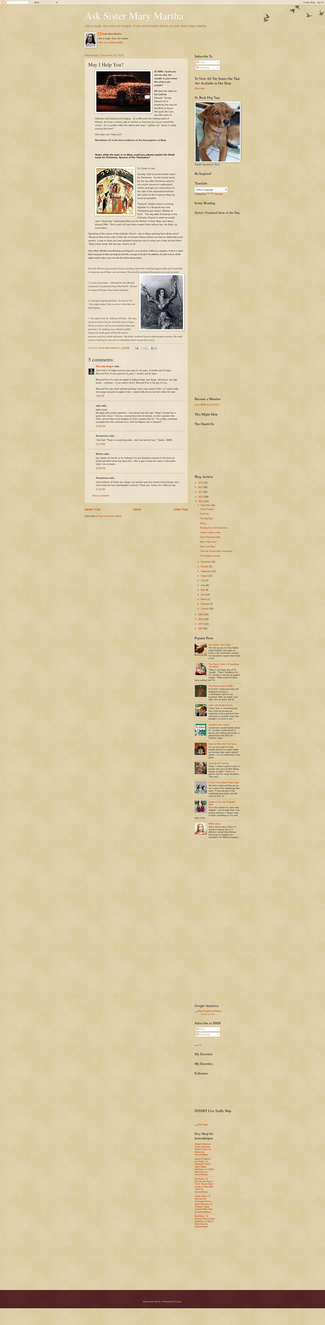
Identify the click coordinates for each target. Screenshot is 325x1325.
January (205, 608)
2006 (201, 628)
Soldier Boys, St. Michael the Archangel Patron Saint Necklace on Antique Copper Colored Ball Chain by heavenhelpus (204, 1204)
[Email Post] (136, 348)
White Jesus (215, 823)
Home (137, 509)
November (206, 561)
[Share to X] (149, 348)
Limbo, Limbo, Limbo (210, 532)
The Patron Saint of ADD (221, 686)
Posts (202, 62)
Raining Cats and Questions (214, 528)
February (205, 604)
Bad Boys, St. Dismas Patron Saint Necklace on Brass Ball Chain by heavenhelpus (205, 1221)
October (205, 566)
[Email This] (142, 348)
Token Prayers (207, 509)
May (203, 590)
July (203, 580)
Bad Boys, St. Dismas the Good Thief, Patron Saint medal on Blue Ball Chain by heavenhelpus (204, 1185)
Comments (204, 67)
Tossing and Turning (218, 763)
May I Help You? (208, 542)
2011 (201, 496)
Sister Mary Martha (111, 34)
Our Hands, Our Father (220, 644)
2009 (201, 614)
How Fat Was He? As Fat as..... (224, 744)
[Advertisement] (220, 869)
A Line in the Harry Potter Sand (224, 782)
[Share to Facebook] (152, 348)
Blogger (177, 1301)
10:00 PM (100, 468)
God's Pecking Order (210, 537)
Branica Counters (208, 1014)
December (206, 505)
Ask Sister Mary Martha (134, 15)
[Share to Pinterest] (155, 348)
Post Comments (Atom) (110, 516)
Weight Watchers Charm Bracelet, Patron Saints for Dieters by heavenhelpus (203, 1149)
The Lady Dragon (105, 366)
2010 (201, 501)
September (206, 571)
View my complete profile (110, 42)
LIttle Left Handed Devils (221, 705)
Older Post (181, 509)
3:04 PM (100, 396)
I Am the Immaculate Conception (216, 551)
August (204, 576)
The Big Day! (206, 518)
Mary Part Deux (207, 546)
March (204, 599)
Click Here (200, 88)
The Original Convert (210, 556)
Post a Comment (100, 495)
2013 (201, 487)
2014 (201, 482)
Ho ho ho (204, 513)
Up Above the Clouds (219, 724)
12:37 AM (100, 444)
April (203, 594)
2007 (201, 624)
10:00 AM (100, 426)
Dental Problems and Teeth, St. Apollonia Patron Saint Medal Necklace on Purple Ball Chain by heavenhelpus (204, 1167)
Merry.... (204, 523)
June (203, 585)
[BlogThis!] (146, 348)
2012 (201, 492)
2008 (201, 619)
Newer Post (92, 509)
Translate (218, 194)
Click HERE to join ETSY (207, 404)
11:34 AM (100, 489)
